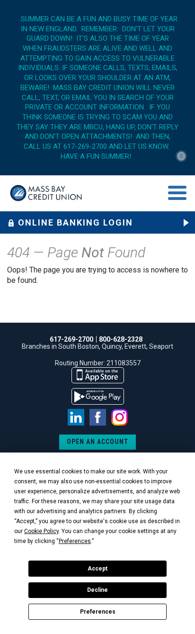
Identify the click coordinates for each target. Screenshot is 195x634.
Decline (97, 590)
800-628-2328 (120, 339)
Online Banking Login (75, 222)
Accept (97, 568)
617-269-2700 (71, 339)
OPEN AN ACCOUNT (97, 441)
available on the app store (97, 375)
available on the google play (97, 396)
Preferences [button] (75, 541)
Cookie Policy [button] (41, 531)
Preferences (97, 611)
